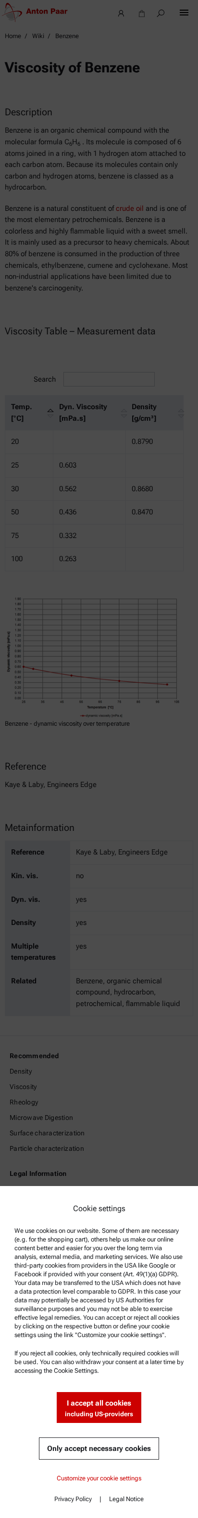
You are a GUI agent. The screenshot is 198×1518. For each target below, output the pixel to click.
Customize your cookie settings (99, 1478)
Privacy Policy (73, 1499)
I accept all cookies (99, 1408)
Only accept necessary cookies (99, 1448)
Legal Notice (126, 1499)
